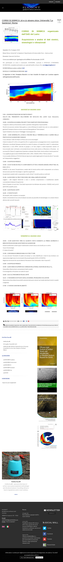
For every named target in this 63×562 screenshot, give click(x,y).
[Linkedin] (26, 321)
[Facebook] (24, 321)
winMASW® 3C (7, 365)
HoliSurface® (6, 337)
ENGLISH (51, 1)
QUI (23, 68)
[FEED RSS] (6, 321)
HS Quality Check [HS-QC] (10, 344)
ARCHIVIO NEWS (12, 321)
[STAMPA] (4, 321)
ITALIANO (57, 1)
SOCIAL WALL (51, 522)
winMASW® (6, 355)
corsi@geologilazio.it (49, 65)
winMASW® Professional (9, 362)
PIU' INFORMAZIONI (27, 557)
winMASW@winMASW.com (10, 520)
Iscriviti (52, 513)
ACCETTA (39, 557)
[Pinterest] (28, 321)
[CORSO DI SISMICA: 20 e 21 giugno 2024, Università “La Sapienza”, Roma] (11, 35)
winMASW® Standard (9, 367)
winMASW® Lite (7, 370)
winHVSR (5, 372)
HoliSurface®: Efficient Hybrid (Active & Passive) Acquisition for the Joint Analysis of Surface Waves (15, 348)
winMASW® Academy (9, 359)
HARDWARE (6, 378)
